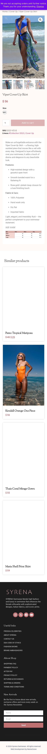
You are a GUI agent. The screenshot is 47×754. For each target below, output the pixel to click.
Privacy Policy (10, 675)
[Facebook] (26, 614)
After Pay (8, 671)
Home (5, 11)
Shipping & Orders (12, 683)
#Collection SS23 (16, 133)
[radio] (5, 112)
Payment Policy (11, 668)
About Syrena (10, 635)
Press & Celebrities (12, 631)
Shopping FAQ (10, 664)
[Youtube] (31, 614)
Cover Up (13, 11)
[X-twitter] (20, 614)
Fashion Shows (10, 647)
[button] (40, 19)
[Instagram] (15, 614)
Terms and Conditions (14, 687)
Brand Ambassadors (13, 650)
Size (4, 108)
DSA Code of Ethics (12, 643)
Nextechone (31, 749)
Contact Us (9, 639)
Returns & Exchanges (13, 679)
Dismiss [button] (40, 6)
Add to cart (28, 122)
